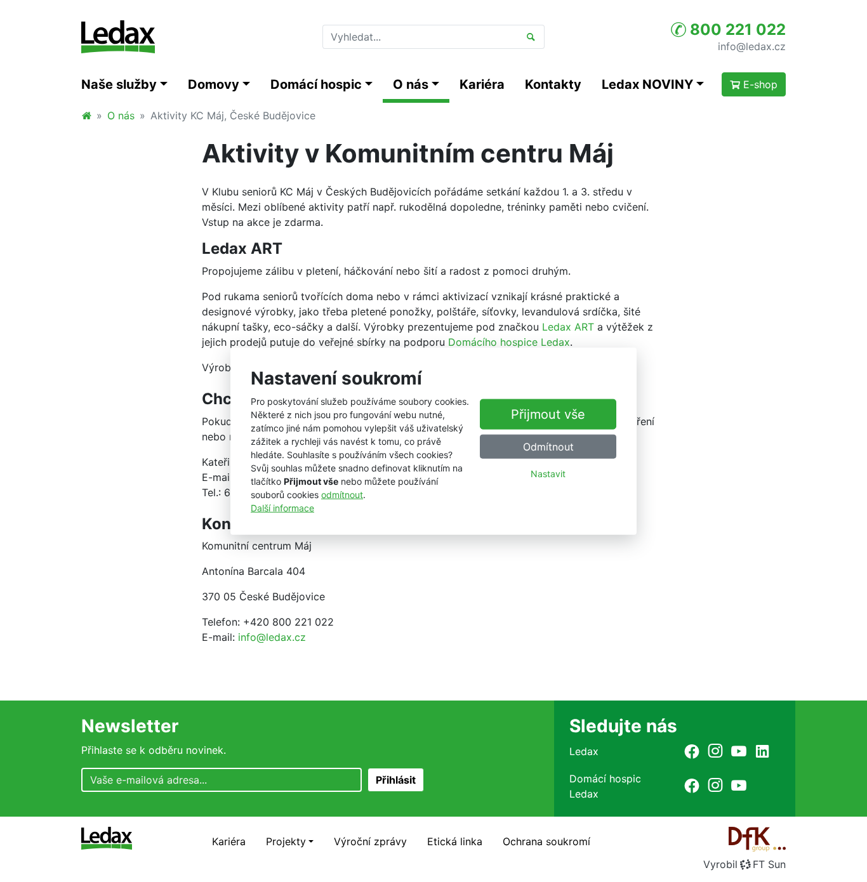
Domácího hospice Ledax (509, 342)
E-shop (759, 84)
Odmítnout (548, 446)
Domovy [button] (213, 84)
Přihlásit (396, 779)
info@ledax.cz (752, 45)
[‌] (691, 751)
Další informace (282, 507)
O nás (121, 115)
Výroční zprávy (370, 841)
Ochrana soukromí (546, 841)
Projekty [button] (286, 841)
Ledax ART (568, 326)
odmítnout (342, 494)
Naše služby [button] (119, 84)
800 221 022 (736, 29)
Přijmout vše (548, 414)
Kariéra (482, 84)
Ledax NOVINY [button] (647, 84)
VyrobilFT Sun (744, 864)
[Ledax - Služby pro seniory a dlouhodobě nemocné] (86, 115)
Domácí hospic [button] (316, 84)
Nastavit (548, 473)
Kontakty (553, 84)
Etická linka (454, 841)
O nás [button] (410, 84)
